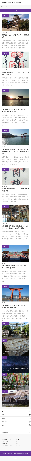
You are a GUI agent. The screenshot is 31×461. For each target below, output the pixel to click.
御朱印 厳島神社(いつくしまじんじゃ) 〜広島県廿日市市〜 (15, 73)
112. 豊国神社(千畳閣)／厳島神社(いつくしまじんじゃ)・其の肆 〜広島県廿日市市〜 (15, 227)
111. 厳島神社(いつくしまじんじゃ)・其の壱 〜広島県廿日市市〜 (14, 306)
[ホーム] (15, 411)
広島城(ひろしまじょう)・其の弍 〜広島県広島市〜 (15, 36)
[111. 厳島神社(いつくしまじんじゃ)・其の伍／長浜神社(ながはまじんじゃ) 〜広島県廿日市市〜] (15, 137)
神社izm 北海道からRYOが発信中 (11, 2)
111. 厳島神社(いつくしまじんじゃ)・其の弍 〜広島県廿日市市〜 (14, 267)
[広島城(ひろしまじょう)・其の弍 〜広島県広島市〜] (15, 22)
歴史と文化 (4, 421)
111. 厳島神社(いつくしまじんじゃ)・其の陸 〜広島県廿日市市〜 (14, 110)
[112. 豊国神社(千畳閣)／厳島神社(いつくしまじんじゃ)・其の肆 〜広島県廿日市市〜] (15, 213)
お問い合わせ (5, 432)
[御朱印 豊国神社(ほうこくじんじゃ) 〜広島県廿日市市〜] (15, 176)
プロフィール (5, 429)
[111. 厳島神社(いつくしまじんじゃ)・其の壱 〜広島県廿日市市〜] (15, 293)
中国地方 (5, 15)
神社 (4, 340)
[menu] (28, 2)
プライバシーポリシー (7, 445)
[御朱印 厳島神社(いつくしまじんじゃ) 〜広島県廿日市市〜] (15, 60)
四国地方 (5, 323)
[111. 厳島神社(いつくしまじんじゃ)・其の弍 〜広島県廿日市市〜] (15, 253)
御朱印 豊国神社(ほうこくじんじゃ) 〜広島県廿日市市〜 (15, 190)
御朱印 (3, 418)
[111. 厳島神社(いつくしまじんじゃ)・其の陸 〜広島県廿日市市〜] (15, 97)
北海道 (5, 391)
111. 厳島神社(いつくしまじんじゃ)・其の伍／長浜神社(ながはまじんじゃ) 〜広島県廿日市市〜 (15, 151)
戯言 (4, 357)
